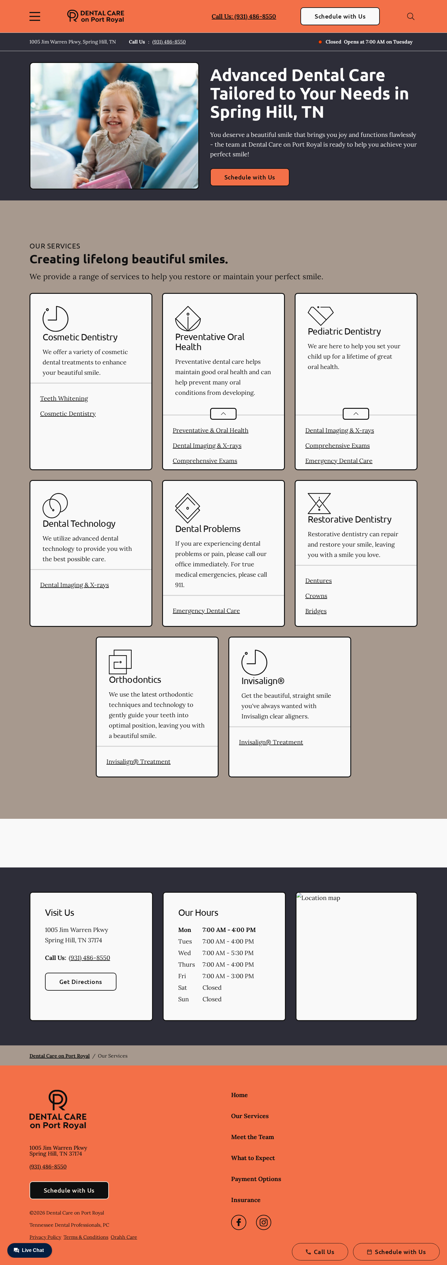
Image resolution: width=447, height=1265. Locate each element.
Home (239, 1095)
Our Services (250, 1116)
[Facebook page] (238, 1222)
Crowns (316, 595)
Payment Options (256, 1179)
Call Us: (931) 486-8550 (244, 16)
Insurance (246, 1200)
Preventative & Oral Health (210, 430)
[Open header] (36, 16)
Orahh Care (124, 1237)
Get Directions (80, 981)
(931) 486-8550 (169, 42)
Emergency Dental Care (338, 460)
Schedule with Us (340, 16)
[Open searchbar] (411, 16)
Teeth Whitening (64, 398)
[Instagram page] (263, 1222)
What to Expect (253, 1158)
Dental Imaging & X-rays (207, 445)
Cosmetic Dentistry (68, 413)
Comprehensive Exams (205, 460)
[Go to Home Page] (95, 16)
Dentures (318, 580)
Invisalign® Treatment (138, 761)
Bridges (316, 611)
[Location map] (356, 956)
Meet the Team (252, 1137)
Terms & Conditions (86, 1237)
